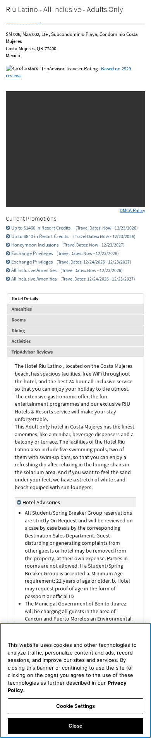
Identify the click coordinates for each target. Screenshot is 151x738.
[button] (22, 149)
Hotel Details (25, 298)
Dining (18, 330)
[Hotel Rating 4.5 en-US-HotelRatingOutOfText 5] (23, 19)
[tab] (75, 298)
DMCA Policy (132, 210)
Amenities (22, 309)
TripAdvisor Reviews (32, 352)
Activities (21, 341)
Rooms (19, 320)
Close (76, 726)
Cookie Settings (75, 706)
